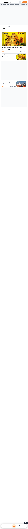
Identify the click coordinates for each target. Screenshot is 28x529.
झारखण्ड (4, 4)
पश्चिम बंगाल (17, 4)
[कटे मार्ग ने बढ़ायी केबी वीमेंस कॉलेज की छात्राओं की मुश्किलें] (21, 57)
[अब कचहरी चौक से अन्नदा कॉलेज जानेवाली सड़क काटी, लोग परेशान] (14, 39)
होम (1, 4)
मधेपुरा (3, 86)
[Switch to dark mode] (20, 2)
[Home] (7, 2)
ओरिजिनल (23, 4)
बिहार (8, 4)
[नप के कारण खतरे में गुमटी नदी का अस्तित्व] (21, 84)
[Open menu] (2, 2)
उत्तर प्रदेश (12, 4)
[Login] (14, 526)
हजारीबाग (3, 51)
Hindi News (3, 26)
